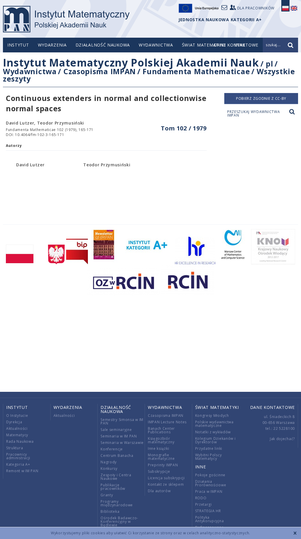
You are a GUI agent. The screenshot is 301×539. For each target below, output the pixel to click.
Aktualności (17, 428)
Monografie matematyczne (161, 456)
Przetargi (203, 504)
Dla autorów (159, 490)
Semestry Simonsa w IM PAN (122, 421)
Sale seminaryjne (116, 429)
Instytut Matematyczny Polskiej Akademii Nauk (131, 62)
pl (269, 64)
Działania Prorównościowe (210, 483)
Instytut (18, 45)
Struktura (14, 447)
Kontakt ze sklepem (166, 484)
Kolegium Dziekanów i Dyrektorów (215, 440)
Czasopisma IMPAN (99, 71)
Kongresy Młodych (212, 415)
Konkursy (109, 468)
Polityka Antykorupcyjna (209, 519)
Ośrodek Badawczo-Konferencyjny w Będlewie (119, 521)
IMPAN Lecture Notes (167, 421)
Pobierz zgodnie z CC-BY (261, 98)
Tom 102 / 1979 (184, 128)
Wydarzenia (52, 45)
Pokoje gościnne (210, 474)
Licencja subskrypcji (166, 477)
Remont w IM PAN (22, 470)
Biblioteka (110, 511)
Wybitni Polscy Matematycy (208, 456)
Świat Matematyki (204, 45)
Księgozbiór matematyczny (161, 440)
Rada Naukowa (20, 441)
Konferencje (112, 449)
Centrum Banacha (117, 455)
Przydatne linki (209, 448)
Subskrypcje (159, 471)
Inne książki (158, 448)
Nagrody (109, 462)
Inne (200, 467)
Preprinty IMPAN (163, 464)
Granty (107, 494)
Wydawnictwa (156, 45)
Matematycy (17, 434)
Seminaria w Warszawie (122, 442)
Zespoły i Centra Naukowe (116, 476)
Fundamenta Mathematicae (196, 71)
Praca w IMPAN (209, 491)
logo (66, 19)
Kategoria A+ (18, 464)
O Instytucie (17, 415)
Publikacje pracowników (113, 486)
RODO (201, 497)
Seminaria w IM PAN (119, 436)
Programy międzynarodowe (117, 503)
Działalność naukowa (103, 45)
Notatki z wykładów (213, 431)
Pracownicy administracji (18, 456)
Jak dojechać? (282, 438)
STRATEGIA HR (208, 510)
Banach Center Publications (161, 430)
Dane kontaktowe (272, 407)
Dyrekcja (14, 421)
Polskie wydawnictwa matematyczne (214, 423)
